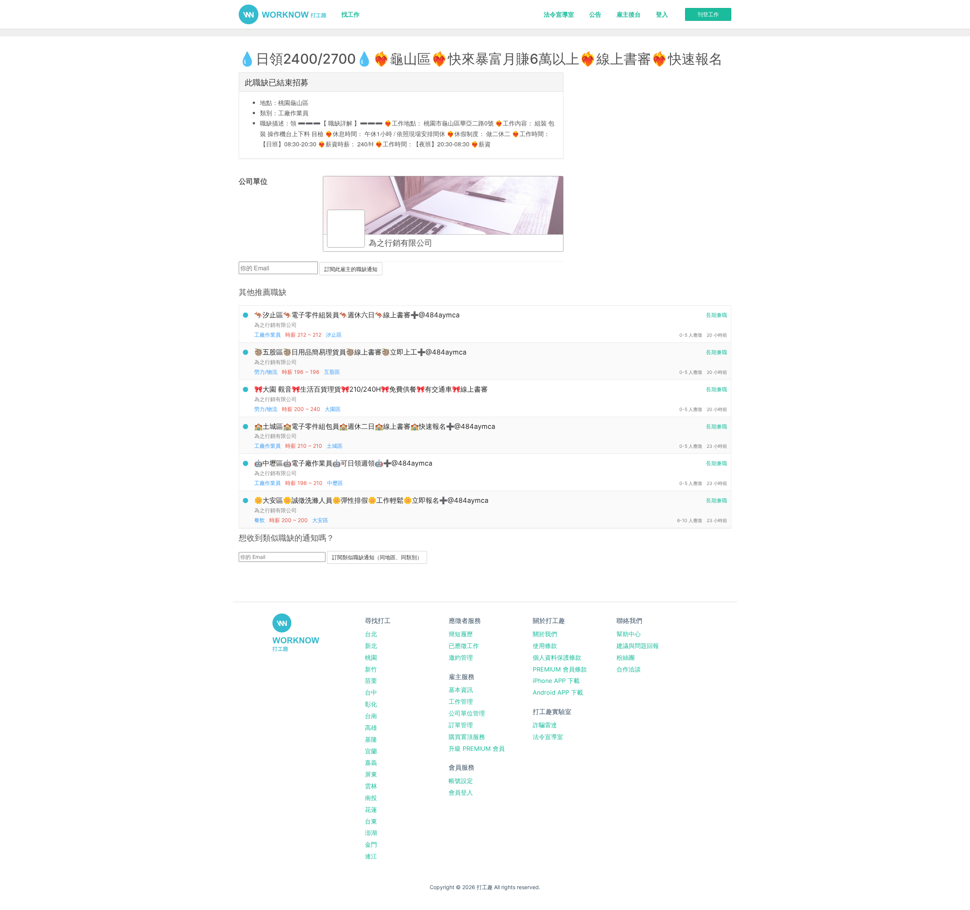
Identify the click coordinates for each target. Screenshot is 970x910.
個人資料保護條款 (557, 657)
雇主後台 (628, 14)
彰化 (371, 704)
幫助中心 (628, 634)
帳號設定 (461, 780)
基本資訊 (461, 689)
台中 (371, 692)
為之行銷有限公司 (275, 325)
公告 (595, 14)
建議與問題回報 (637, 646)
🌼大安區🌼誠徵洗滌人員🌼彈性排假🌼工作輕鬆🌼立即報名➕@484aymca (371, 500)
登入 (662, 14)
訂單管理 (461, 725)
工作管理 (461, 701)
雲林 (371, 786)
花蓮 (371, 809)
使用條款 (545, 646)
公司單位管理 (467, 713)
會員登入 (461, 792)
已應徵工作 (464, 646)
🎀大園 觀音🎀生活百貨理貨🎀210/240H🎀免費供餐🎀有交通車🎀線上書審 (371, 389)
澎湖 (371, 832)
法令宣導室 (559, 14)
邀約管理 (461, 657)
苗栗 (371, 680)
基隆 (371, 739)
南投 (371, 798)
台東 (371, 821)
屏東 (371, 774)
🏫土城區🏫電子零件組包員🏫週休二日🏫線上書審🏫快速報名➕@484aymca (374, 426)
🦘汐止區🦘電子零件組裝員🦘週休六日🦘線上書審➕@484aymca (357, 315)
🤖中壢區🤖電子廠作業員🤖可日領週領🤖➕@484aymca (343, 463)
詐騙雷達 (545, 725)
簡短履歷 (461, 634)
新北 (371, 646)
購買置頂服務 (467, 737)
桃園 (371, 657)
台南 (371, 716)
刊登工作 (708, 14)
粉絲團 (625, 657)
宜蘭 (371, 751)
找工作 (350, 14)
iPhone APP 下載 (556, 680)
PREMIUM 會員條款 (560, 669)
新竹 (371, 669)
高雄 (371, 727)
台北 (371, 634)
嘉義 (371, 762)
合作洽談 (628, 669)
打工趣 (282, 14)
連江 (371, 856)
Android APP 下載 (558, 692)
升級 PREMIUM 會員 (477, 748)
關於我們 (545, 634)
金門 (371, 844)
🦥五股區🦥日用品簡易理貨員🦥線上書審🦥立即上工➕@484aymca (360, 352)
